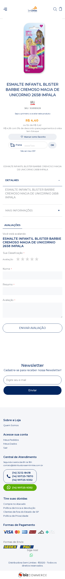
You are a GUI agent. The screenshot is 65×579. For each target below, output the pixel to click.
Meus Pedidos (11, 440)
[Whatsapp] (31, 556)
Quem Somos (10, 425)
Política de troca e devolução (19, 508)
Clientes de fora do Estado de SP (21, 511)
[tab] (32, 180)
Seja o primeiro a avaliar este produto (32, 113)
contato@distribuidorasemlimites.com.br (23, 465)
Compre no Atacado (14, 504)
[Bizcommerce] (32, 574)
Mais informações (19, 210)
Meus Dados (10, 443)
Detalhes (12, 180)
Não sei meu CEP (28, 151)
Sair (5, 447)
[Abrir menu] (7, 9)
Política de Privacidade (15, 515)
